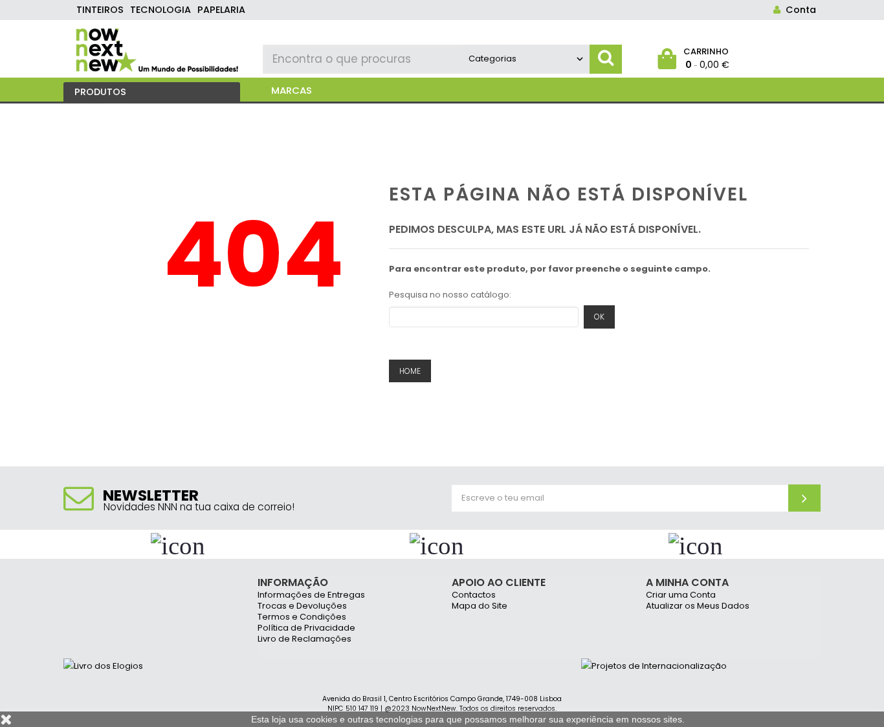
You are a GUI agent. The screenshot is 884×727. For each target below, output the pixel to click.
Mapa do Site (479, 606)
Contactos (474, 595)
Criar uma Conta (681, 595)
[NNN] (158, 48)
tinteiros (100, 9)
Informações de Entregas (311, 595)
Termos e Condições (302, 617)
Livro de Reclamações (304, 639)
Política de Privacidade (306, 628)
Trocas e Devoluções (302, 606)
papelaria (221, 9)
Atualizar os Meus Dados (697, 606)
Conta (798, 9)
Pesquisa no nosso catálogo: (450, 294)
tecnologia (160, 9)
